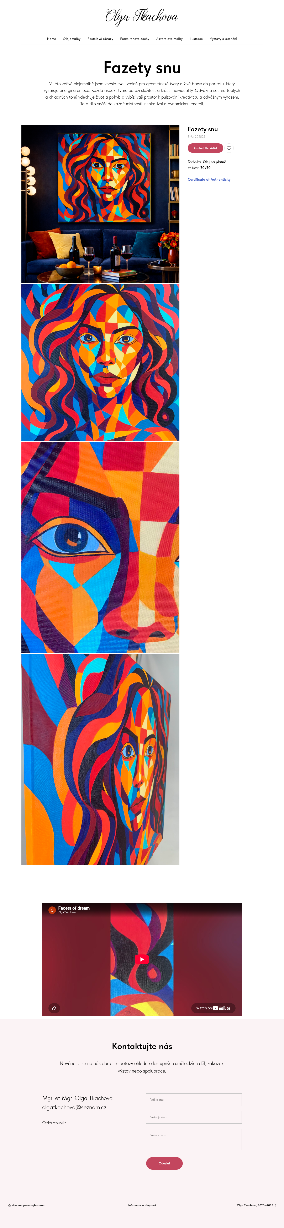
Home (51, 39)
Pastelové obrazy (100, 39)
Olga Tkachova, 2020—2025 (255, 1205)
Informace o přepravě (142, 1205)
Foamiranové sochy (134, 39)
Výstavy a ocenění (223, 39)
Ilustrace (196, 39)
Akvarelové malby (169, 39)
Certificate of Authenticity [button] (209, 179)
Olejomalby (71, 39)
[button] (205, 148)
